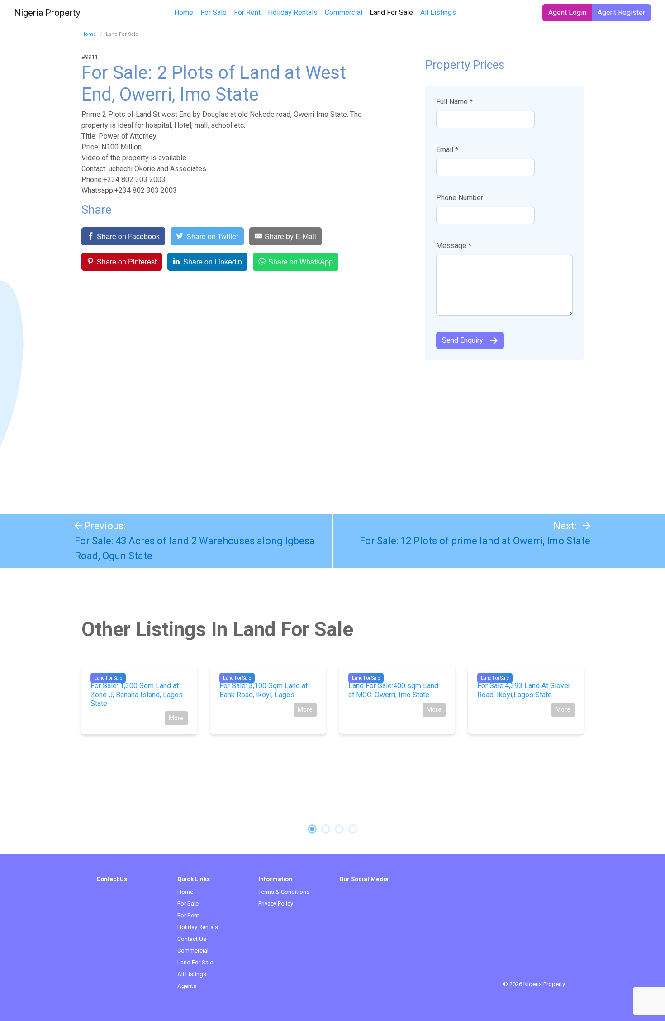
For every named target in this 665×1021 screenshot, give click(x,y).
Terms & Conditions (283, 891)
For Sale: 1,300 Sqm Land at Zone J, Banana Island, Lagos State (136, 694)
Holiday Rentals (293, 12)
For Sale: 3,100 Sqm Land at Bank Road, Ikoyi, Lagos (263, 690)
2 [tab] (325, 829)
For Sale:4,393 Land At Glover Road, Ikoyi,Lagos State (523, 690)
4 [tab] (352, 829)
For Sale (213, 12)
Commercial (343, 12)
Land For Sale (393, 12)
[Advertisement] (332, 432)
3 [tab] (339, 829)
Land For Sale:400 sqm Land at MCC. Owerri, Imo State (393, 690)
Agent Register (621, 12)
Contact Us (191, 938)
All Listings (438, 12)
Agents (186, 986)
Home (183, 12)
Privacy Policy (275, 903)
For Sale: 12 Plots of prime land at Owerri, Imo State (475, 540)
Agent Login (567, 12)
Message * (453, 245)
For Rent (247, 12)
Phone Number (459, 197)
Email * (447, 149)
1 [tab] (312, 829)
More (176, 718)
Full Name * (454, 101)
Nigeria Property (47, 12)
